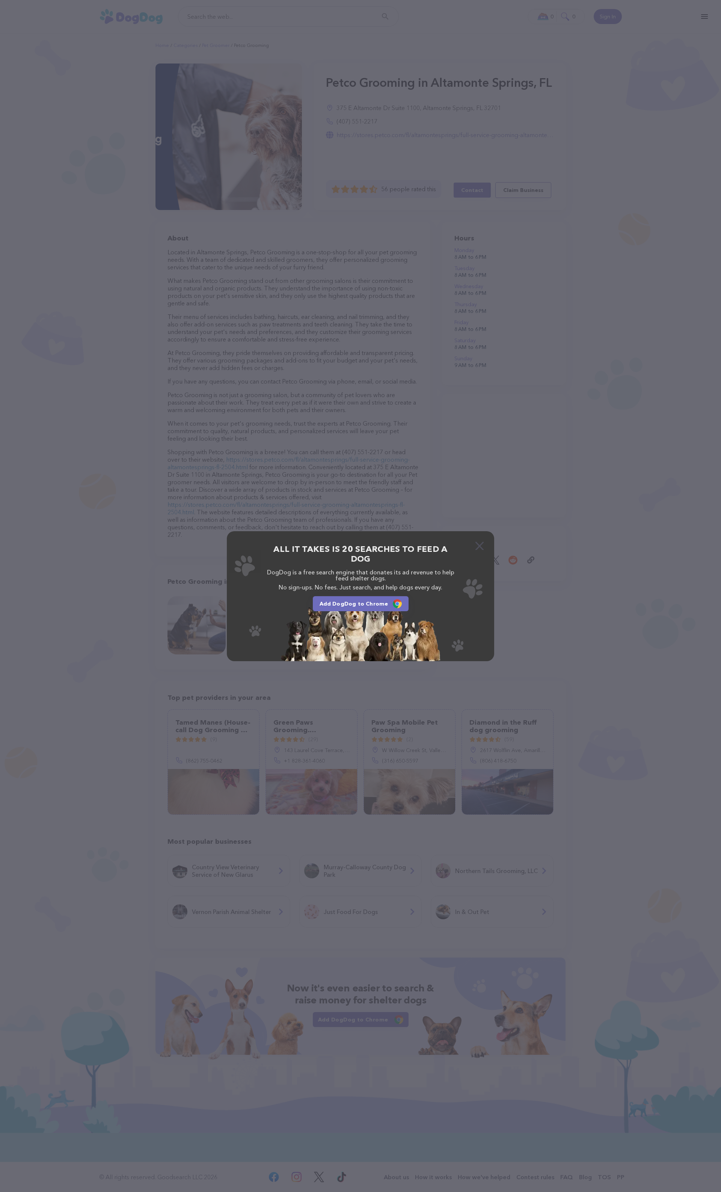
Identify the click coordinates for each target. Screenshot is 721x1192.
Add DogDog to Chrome (354, 603)
